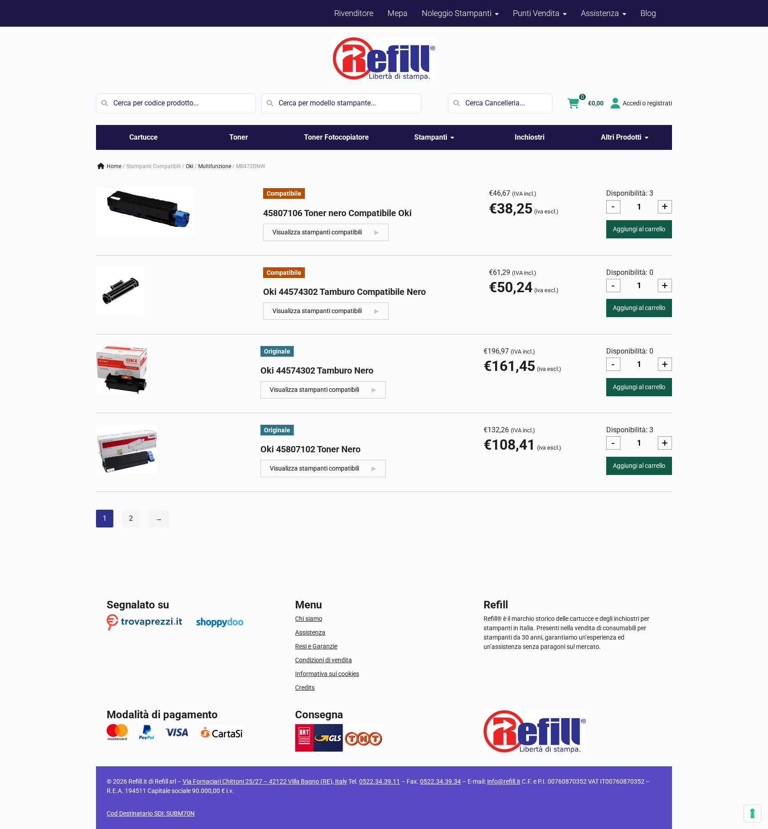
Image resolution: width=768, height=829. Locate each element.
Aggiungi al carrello (639, 229)
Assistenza (310, 632)
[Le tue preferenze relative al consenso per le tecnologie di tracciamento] (752, 813)
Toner (238, 137)
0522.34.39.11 (379, 781)
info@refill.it (503, 781)
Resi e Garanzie (316, 646)
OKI (189, 166)
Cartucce (143, 137)
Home (114, 166)
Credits (305, 687)
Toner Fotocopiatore (336, 137)
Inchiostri (529, 137)
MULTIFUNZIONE (214, 166)
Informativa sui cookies (327, 673)
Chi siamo (308, 618)
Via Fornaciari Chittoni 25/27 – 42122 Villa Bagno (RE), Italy (265, 781)
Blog (648, 13)
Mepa (398, 13)
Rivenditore (353, 13)
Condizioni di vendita (323, 660)
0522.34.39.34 (440, 781)
